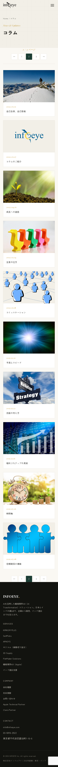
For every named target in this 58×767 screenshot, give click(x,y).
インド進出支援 (10, 670)
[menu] (52, 5)
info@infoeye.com (11, 727)
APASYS (7, 641)
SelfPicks (7, 635)
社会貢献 (7, 693)
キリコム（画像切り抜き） (15, 647)
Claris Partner (9, 710)
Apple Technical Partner (14, 704)
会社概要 (7, 687)
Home (5, 18)
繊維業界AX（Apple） (13, 664)
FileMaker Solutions (12, 658)
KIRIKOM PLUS (9, 630)
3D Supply (7, 653)
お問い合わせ (9, 698)
